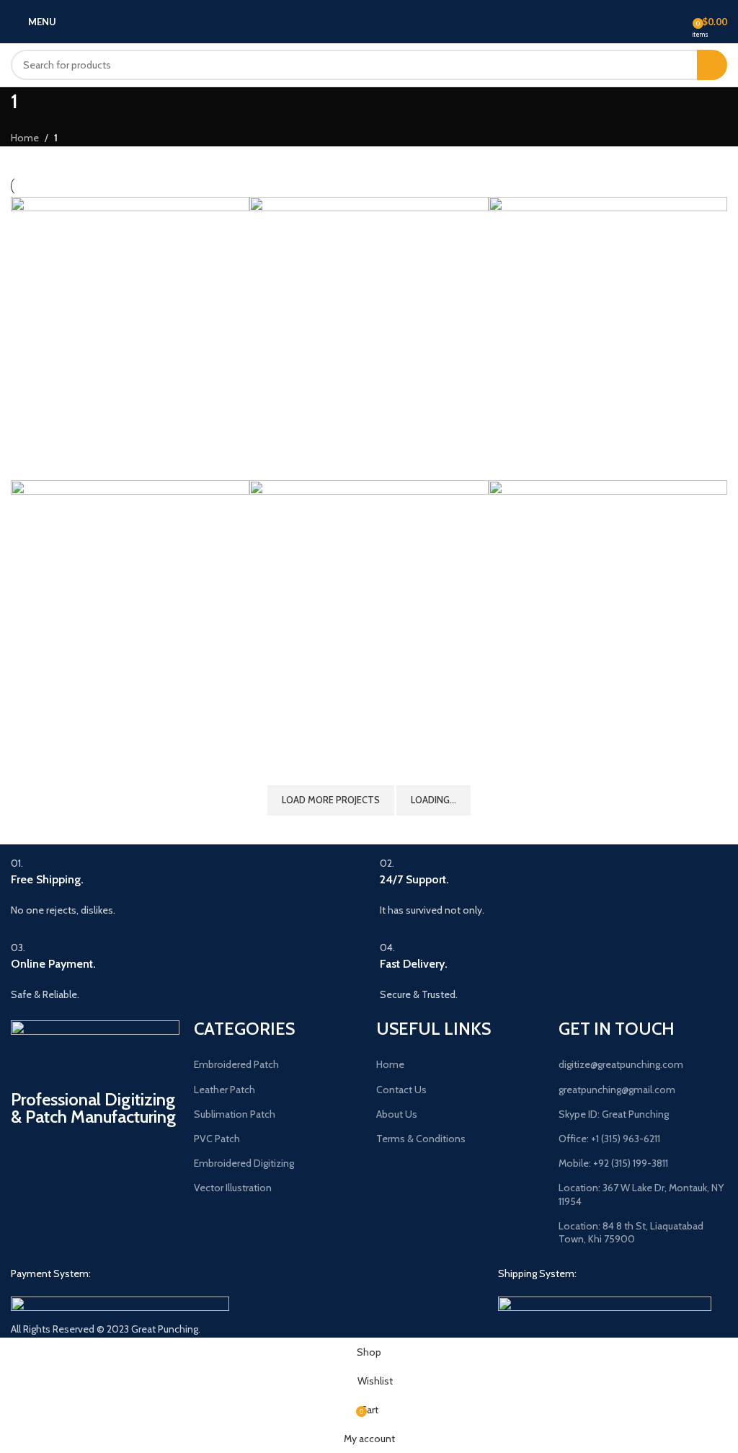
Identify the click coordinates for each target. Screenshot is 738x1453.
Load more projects (331, 799)
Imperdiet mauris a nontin (90, 741)
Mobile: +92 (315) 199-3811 (613, 1163)
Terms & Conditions (421, 1138)
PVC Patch (217, 1138)
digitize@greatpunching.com (621, 1064)
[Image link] (120, 1304)
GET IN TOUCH (617, 1028)
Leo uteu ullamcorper (557, 741)
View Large (236, 209)
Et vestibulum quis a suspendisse (587, 457)
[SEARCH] (712, 65)
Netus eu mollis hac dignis (330, 457)
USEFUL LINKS (433, 1028)
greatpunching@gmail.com (617, 1089)
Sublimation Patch (234, 1114)
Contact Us (401, 1089)
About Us (396, 1114)
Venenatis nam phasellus (326, 741)
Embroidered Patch (236, 1064)
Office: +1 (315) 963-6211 (609, 1138)
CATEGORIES (244, 1028)
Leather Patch (224, 1089)
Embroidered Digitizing (244, 1163)
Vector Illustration (233, 1187)
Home (25, 137)
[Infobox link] (184, 886)
